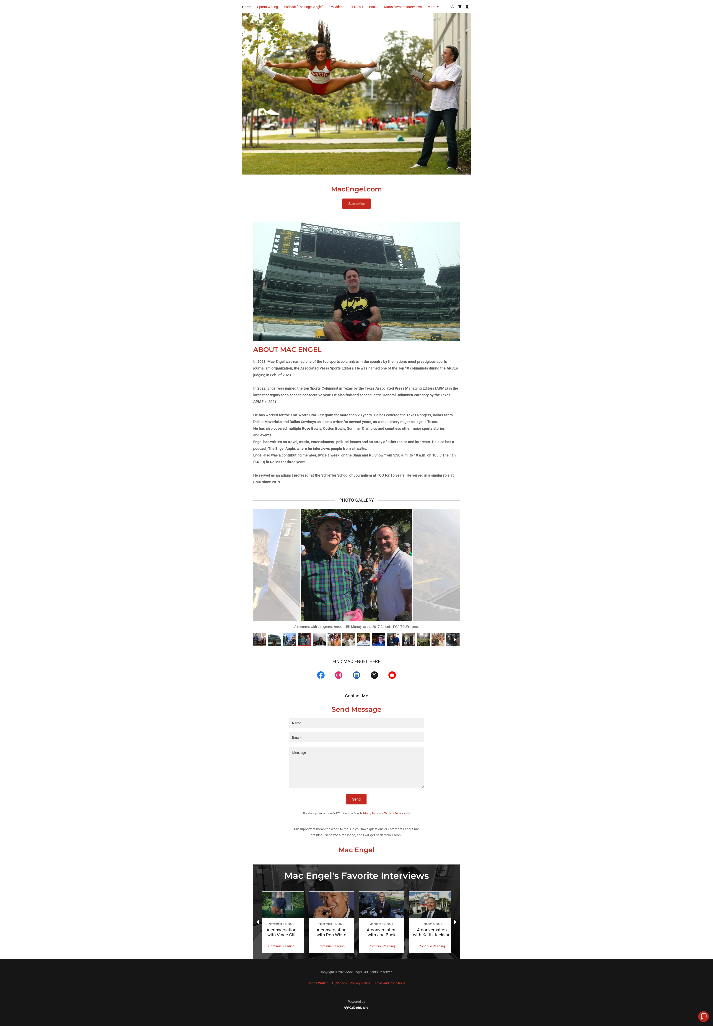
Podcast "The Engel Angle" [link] (303, 7)
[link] (459, 6)
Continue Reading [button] (281, 946)
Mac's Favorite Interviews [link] (403, 7)
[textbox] (356, 723)
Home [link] (246, 7)
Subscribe (356, 203)
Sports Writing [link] (267, 7)
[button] (433, 7)
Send (356, 799)
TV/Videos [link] (336, 7)
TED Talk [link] (356, 7)
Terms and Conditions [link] (389, 983)
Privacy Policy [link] (371, 813)
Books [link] (373, 7)
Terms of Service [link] (393, 813)
